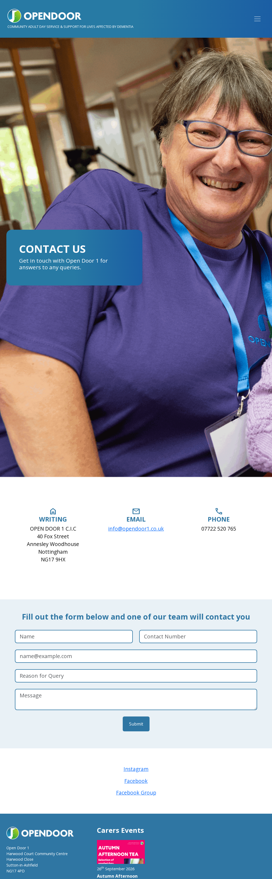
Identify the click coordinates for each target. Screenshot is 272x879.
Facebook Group (136, 792)
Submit (136, 724)
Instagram (136, 769)
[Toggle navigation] (257, 19)
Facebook (136, 780)
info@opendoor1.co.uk (136, 528)
